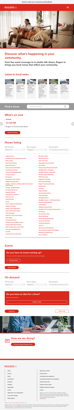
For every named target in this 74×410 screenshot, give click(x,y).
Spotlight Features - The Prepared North (49, 200)
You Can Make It (43, 235)
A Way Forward (10, 156)
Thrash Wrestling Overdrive (46, 218)
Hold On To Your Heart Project (14, 215)
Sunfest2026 (42, 204)
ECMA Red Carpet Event (12, 181)
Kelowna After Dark (11, 220)
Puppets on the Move (44, 179)
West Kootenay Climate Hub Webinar (49, 230)
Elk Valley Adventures (11, 190)
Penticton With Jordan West (46, 174)
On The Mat (42, 165)
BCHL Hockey (9, 160)
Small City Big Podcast (45, 193)
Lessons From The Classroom (13, 234)
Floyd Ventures (10, 199)
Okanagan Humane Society (46, 163)
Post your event (13, 260)
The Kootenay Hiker (44, 214)
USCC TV (41, 225)
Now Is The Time (43, 160)
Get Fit (7, 201)
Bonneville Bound (10, 165)
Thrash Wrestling (43, 216)
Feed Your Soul (10, 197)
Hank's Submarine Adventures (14, 204)
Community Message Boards (13, 172)
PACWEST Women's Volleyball (47, 172)
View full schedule (13, 132)
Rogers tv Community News (17, 126)
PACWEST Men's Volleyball (46, 170)
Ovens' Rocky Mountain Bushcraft (48, 167)
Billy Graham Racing (11, 163)
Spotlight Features (44, 197)
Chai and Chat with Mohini (13, 167)
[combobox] (47, 106)
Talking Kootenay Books (45, 207)
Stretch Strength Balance (45, 202)
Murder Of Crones (44, 158)
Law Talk (8, 231)
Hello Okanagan (10, 213)
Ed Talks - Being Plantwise (13, 187)
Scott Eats (41, 188)
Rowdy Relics (42, 186)
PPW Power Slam (43, 177)
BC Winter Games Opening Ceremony (16, 158)
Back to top (62, 311)
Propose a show (37, 302)
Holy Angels (9, 217)
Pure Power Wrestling (44, 181)
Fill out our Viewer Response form (23, 344)
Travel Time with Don (44, 221)
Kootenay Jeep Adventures (13, 229)
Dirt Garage (9, 177)
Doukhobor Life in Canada (13, 179)
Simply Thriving (43, 191)
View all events (12, 267)
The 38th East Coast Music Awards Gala (49, 209)
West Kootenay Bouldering (46, 228)
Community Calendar (11, 170)
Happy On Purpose (11, 206)
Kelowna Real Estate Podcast (13, 224)
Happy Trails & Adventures (13, 208)
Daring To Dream (10, 174)
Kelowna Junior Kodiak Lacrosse (14, 222)
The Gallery (42, 211)
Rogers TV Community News (46, 184)
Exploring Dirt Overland (12, 194)
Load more (12, 311)
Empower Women (10, 192)
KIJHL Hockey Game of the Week (15, 227)
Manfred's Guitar (43, 156)
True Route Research (44, 223)
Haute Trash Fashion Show (13, 211)
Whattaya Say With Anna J (46, 232)
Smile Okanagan (43, 195)
